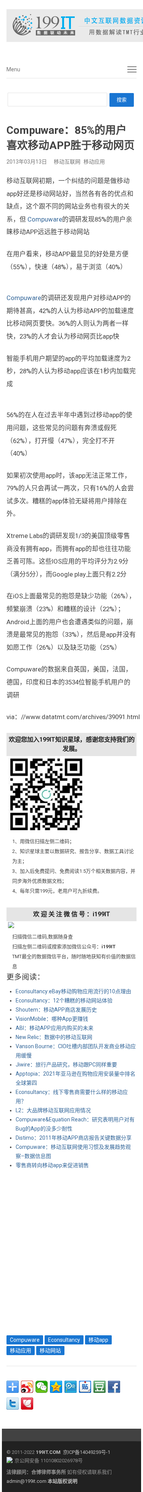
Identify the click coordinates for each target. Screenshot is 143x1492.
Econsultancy (64, 1340)
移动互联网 (67, 162)
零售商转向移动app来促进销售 (52, 1165)
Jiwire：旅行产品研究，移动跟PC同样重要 (66, 1065)
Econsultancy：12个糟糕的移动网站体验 (64, 1000)
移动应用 (94, 162)
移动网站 (50, 1350)
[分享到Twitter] (12, 1403)
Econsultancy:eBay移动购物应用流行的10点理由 (73, 991)
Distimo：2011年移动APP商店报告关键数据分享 (74, 1138)
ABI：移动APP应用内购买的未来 (54, 1028)
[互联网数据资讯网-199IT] (71, 25)
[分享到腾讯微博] (70, 1387)
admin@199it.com (27, 1481)
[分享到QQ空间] (56, 1387)
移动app (98, 1340)
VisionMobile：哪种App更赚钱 (52, 1019)
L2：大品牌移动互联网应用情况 (53, 1110)
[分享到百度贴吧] (85, 1387)
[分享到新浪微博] (27, 1387)
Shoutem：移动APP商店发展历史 (56, 1010)
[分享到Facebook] (114, 1387)
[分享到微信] (41, 1387)
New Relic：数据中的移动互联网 (54, 1037)
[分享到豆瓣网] (99, 1387)
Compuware (44, 219)
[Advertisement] (71, 1250)
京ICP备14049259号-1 (86, 1452)
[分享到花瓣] (27, 1403)
